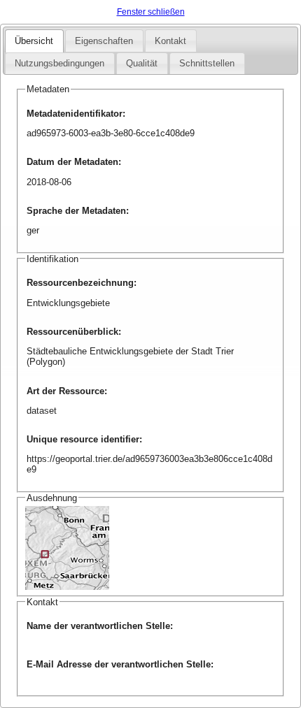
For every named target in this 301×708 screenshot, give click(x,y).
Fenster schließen (151, 12)
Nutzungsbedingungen (59, 63)
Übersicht (34, 41)
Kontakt (170, 41)
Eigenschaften (104, 41)
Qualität (142, 63)
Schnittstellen (206, 63)
